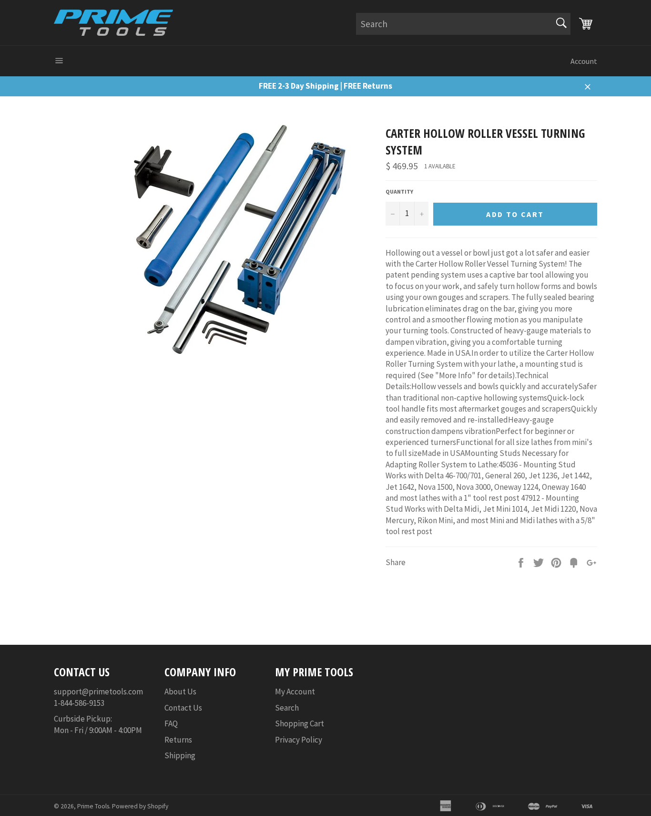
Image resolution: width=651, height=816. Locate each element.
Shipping (179, 755)
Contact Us (183, 707)
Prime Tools (93, 806)
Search (287, 707)
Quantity (399, 191)
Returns (178, 739)
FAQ (171, 723)
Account (583, 61)
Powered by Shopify (140, 806)
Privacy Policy (298, 739)
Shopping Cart (299, 723)
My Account (295, 691)
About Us (180, 691)
